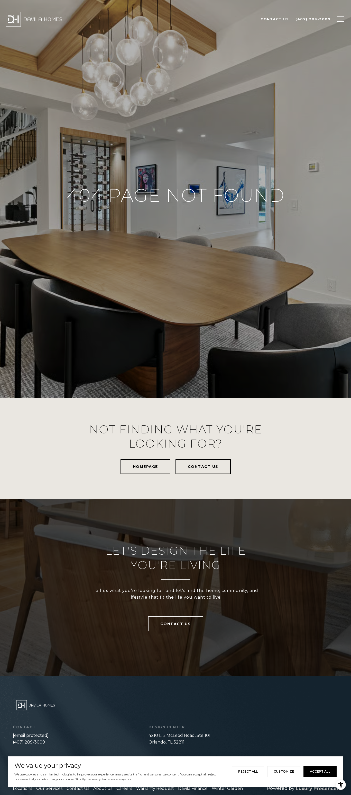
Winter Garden (227, 788)
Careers (124, 788)
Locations (22, 788)
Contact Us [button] (203, 466)
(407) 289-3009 (29, 742)
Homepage (145, 466)
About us (102, 788)
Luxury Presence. (317, 788)
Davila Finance (193, 788)
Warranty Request (155, 788)
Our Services (49, 788)
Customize (284, 771)
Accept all (320, 771)
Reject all (248, 771)
